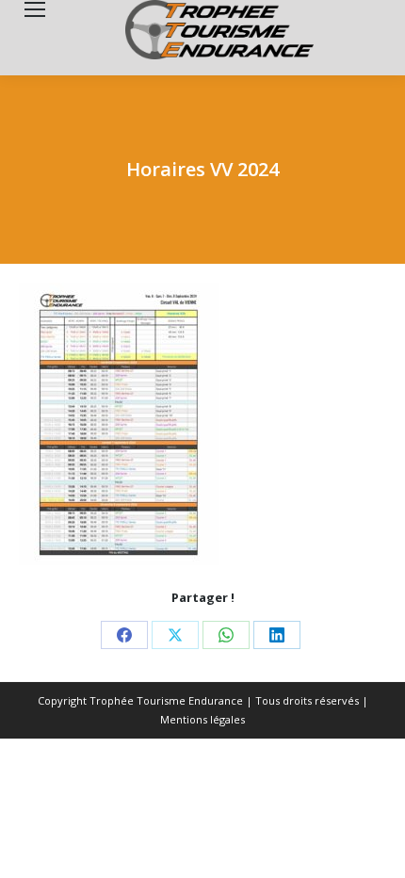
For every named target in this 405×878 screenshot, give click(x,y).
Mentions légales (202, 719)
